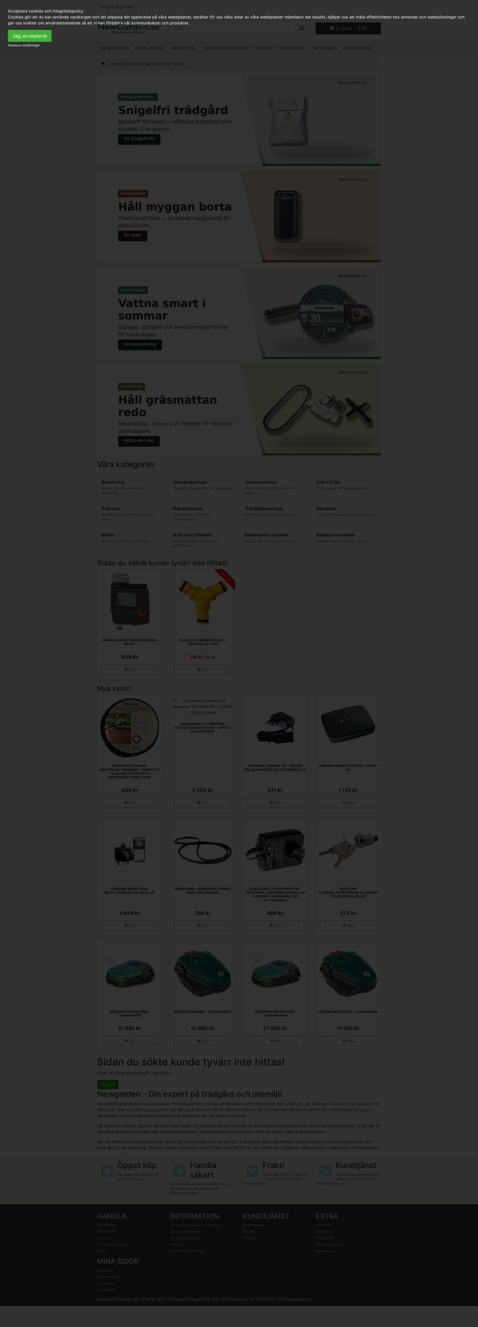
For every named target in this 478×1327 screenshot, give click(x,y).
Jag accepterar (29, 36)
